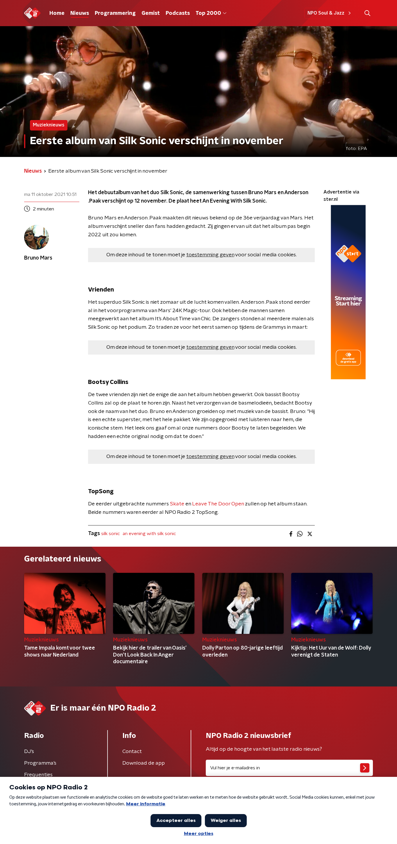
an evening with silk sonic (149, 533)
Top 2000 (208, 13)
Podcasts (178, 13)
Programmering (115, 13)
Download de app (143, 763)
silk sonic (110, 533)
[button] (367, 13)
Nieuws (79, 13)
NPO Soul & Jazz (325, 13)
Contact (132, 751)
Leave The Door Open (218, 504)
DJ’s (29, 751)
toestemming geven (210, 255)
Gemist (151, 13)
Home (57, 13)
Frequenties (38, 774)
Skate (177, 504)
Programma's (40, 763)
